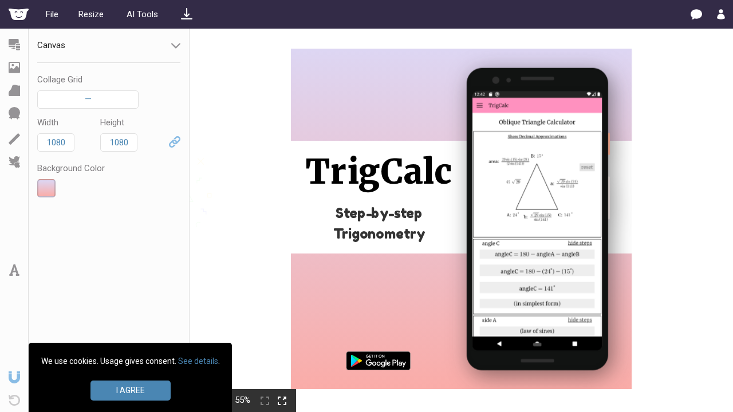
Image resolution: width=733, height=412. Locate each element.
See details (198, 361)
